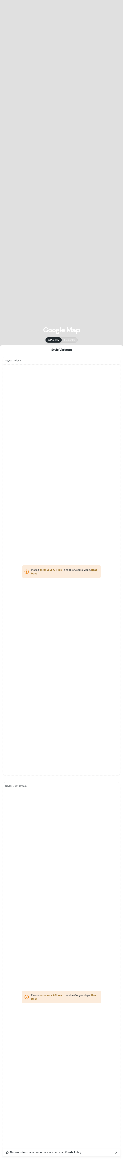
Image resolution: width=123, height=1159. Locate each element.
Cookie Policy (73, 1152)
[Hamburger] (7, 69)
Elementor (69, 340)
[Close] (116, 1152)
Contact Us (109, 69)
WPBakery (53, 340)
